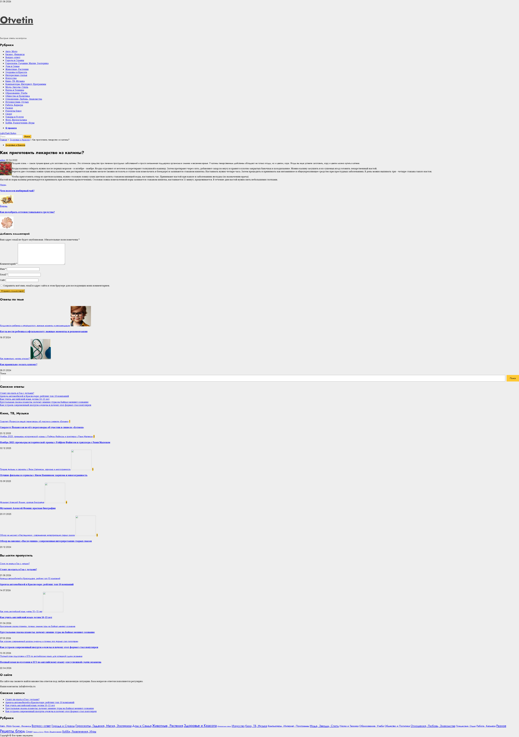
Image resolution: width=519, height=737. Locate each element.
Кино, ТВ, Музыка (15, 81)
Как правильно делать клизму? (15, 358)
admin (3, 160)
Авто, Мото (11, 51)
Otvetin (16, 20)
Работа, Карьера (14, 104)
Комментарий (8, 263)
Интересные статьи (16, 75)
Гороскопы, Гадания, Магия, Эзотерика (27, 63)
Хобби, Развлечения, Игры (19, 122)
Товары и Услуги (14, 116)
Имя (3, 268)
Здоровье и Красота (16, 72)
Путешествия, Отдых (17, 101)
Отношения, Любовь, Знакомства (23, 99)
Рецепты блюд (13, 110)
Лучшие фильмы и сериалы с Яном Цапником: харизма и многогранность (35, 469)
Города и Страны (14, 60)
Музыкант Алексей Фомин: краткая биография (22, 502)
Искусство (11, 78)
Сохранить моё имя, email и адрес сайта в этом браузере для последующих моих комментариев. (56, 285)
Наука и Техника (14, 90)
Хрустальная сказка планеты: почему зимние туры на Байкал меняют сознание (44, 402)
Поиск (3, 373)
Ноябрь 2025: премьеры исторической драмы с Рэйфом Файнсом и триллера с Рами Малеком (46, 436)
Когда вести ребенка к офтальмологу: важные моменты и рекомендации (35, 325)
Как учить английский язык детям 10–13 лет (24, 399)
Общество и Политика (17, 96)
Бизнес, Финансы (15, 54)
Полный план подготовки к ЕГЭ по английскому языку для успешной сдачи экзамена (41, 656)
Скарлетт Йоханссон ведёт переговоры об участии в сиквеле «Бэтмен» (34, 421)
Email (4, 274)
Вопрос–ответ (12, 57)
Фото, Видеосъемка (16, 119)
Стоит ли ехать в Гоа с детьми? (17, 393)
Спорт (8, 113)
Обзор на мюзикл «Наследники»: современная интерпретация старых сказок (37, 535)
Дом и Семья (12, 66)
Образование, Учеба (16, 93)
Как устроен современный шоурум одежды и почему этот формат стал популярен (45, 405)
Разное (9, 107)
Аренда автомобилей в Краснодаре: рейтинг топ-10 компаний (34, 396)
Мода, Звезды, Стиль (16, 87)
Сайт (2, 280)
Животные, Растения (17, 69)
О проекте (11, 128)
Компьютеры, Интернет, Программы (25, 84)
